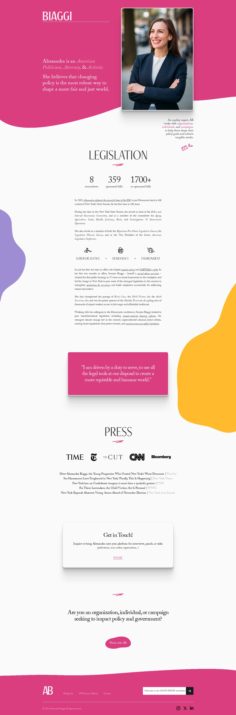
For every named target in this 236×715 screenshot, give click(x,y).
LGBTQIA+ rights (149, 270)
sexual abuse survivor (148, 274)
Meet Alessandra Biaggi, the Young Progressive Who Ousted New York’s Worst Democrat (118, 474)
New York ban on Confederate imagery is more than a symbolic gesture (118, 483)
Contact (107, 694)
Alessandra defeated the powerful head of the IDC (107, 200)
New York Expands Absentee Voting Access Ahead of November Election (118, 493)
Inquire (117, 557)
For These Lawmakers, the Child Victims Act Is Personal (118, 488)
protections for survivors (98, 285)
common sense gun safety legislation (142, 324)
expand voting (128, 270)
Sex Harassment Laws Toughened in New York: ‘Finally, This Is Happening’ (117, 478)
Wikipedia (68, 694)
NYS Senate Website (88, 694)
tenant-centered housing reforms (139, 316)
